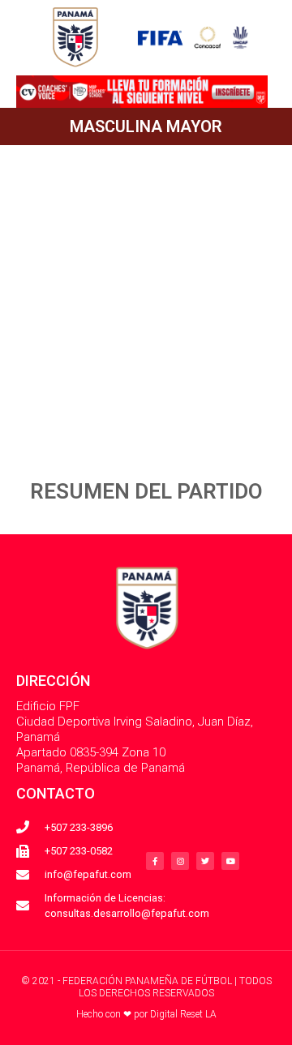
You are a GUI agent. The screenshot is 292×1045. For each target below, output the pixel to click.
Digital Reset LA (183, 1014)
